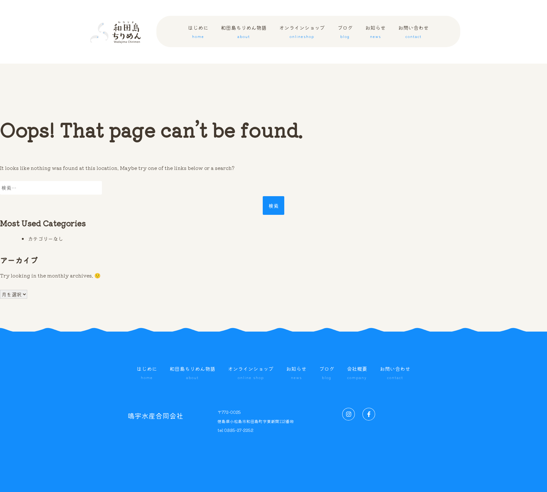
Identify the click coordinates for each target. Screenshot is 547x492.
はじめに (198, 44)
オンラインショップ (302, 44)
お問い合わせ (413, 44)
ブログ (345, 44)
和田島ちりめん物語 (244, 44)
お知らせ (375, 44)
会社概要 (357, 372)
